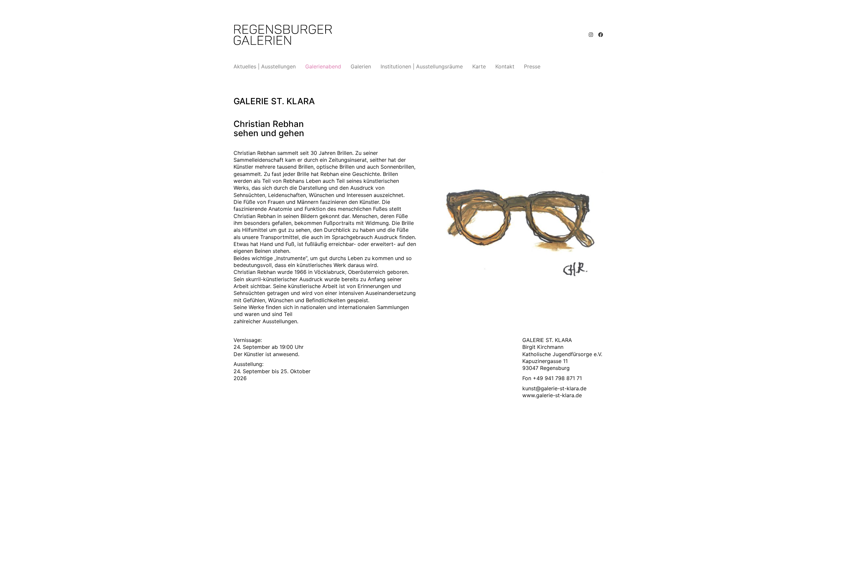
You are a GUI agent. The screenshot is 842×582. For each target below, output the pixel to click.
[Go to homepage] (283, 34)
